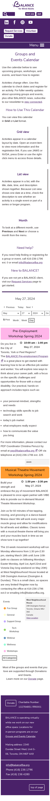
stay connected (33, 101)
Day (31, 320)
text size (30, 13)
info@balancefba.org (31, 262)
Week (24, 320)
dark (39, 14)
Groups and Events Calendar (20, 736)
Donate (9, 36)
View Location (32, 618)
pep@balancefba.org (24, 450)
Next (28, 307)
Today (20, 307)
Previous (10, 307)
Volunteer (31, 30)
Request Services (13, 30)
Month (16, 320)
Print (6, 320)
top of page (37, 787)
